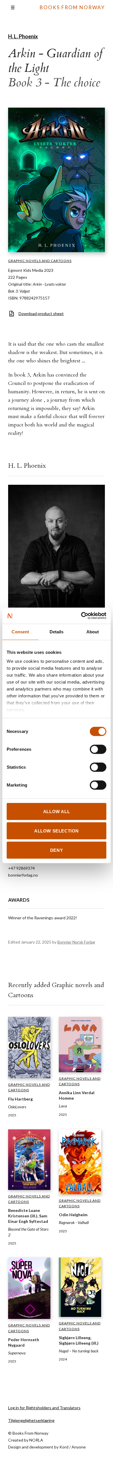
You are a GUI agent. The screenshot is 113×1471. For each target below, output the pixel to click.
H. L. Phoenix (23, 36)
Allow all (56, 811)
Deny (56, 850)
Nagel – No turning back (79, 1350)
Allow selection (56, 830)
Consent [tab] (20, 631)
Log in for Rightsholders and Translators (44, 1407)
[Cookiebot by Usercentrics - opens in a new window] (81, 616)
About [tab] (92, 631)
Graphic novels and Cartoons (40, 261)
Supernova (16, 1352)
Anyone (79, 1446)
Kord (63, 1446)
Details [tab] (57, 631)
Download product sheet (41, 313)
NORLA (36, 1440)
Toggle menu (12, 7)
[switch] (98, 749)
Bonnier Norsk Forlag (76, 942)
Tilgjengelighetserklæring (31, 1420)
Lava (63, 1105)
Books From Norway (72, 7)
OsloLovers (17, 1106)
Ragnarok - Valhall (74, 1222)
